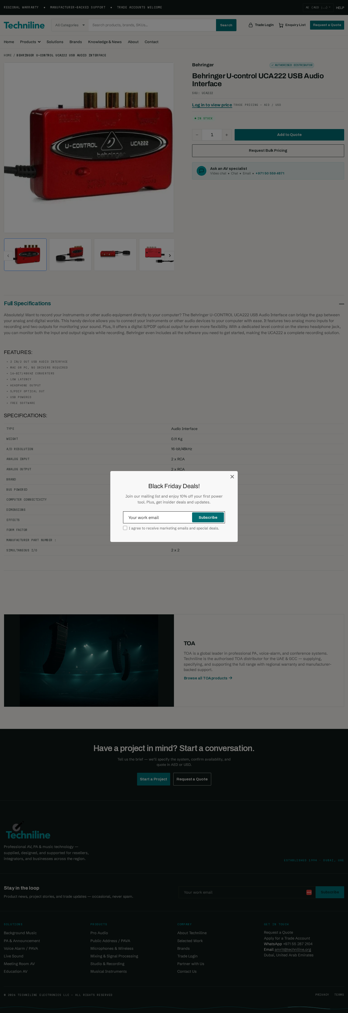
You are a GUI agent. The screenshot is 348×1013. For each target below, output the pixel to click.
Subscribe (208, 517)
